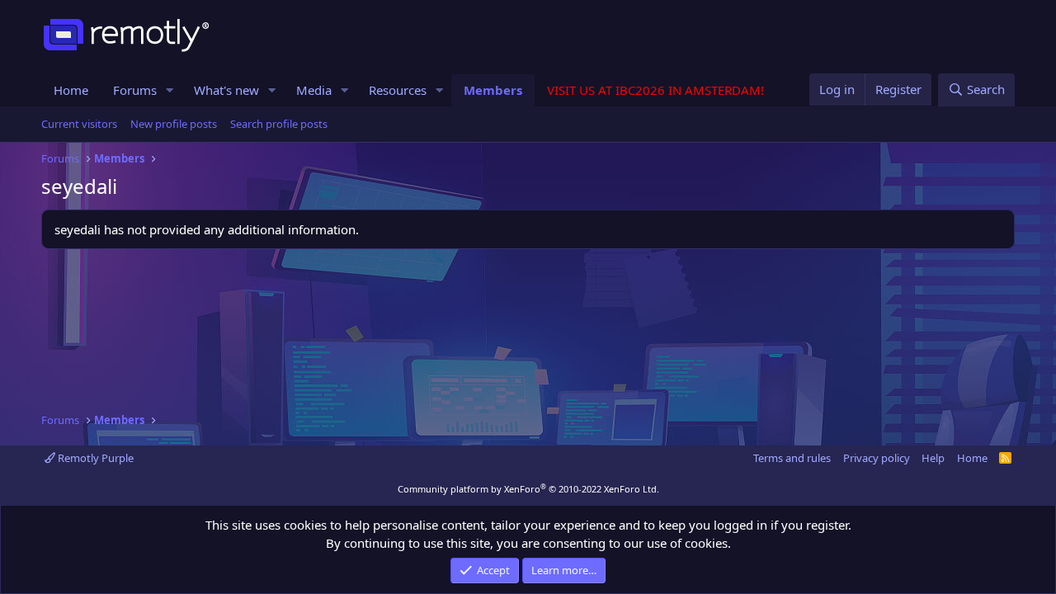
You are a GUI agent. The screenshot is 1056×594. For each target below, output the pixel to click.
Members (493, 90)
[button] (170, 90)
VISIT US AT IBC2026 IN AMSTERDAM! (655, 90)
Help (933, 457)
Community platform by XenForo (528, 489)
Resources (398, 90)
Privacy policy (876, 457)
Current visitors (79, 123)
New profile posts (173, 123)
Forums (135, 90)
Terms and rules (792, 457)
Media (314, 90)
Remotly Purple (94, 457)
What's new (226, 90)
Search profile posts (279, 123)
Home (71, 90)
